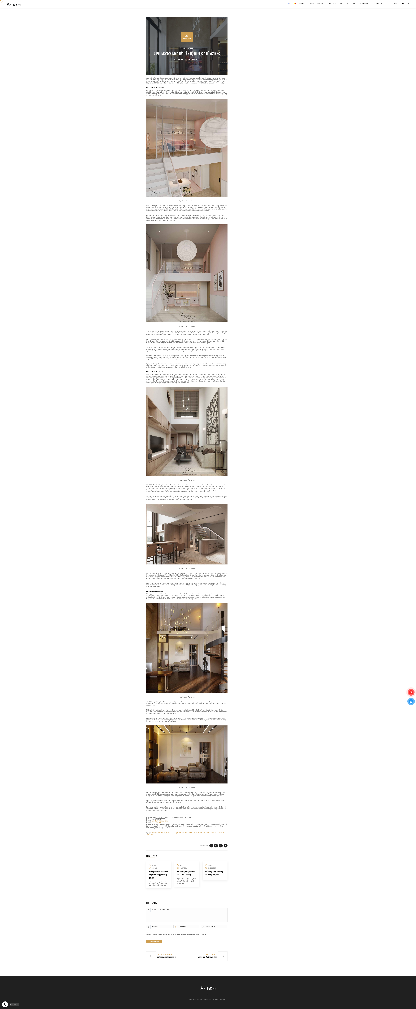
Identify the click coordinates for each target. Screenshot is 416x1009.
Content (180, 60)
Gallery (343, 3)
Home (301, 3)
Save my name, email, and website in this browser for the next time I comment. (176, 934)
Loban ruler (379, 3)
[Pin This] (221, 845)
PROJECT (332, 3)
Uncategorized (186, 48)
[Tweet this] (211, 845)
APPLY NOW (393, 3)
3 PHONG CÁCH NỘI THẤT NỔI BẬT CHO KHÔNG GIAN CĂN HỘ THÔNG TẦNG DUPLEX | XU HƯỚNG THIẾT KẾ (186, 833)
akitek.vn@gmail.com (160, 821)
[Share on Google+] (226, 845)
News (352, 3)
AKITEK (310, 3)
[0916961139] (5, 1004)
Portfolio (321, 3)
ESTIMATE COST (364, 3)
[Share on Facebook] (216, 845)
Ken (181, 865)
